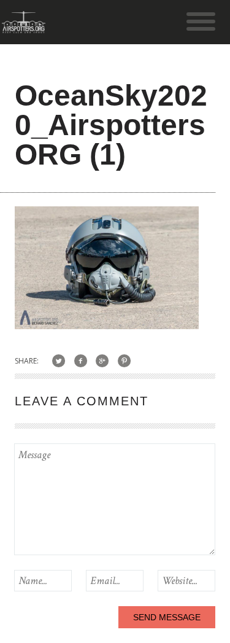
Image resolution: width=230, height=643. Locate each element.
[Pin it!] (124, 360)
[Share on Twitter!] (58, 360)
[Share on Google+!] (102, 360)
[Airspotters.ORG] (23, 27)
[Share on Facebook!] (80, 360)
